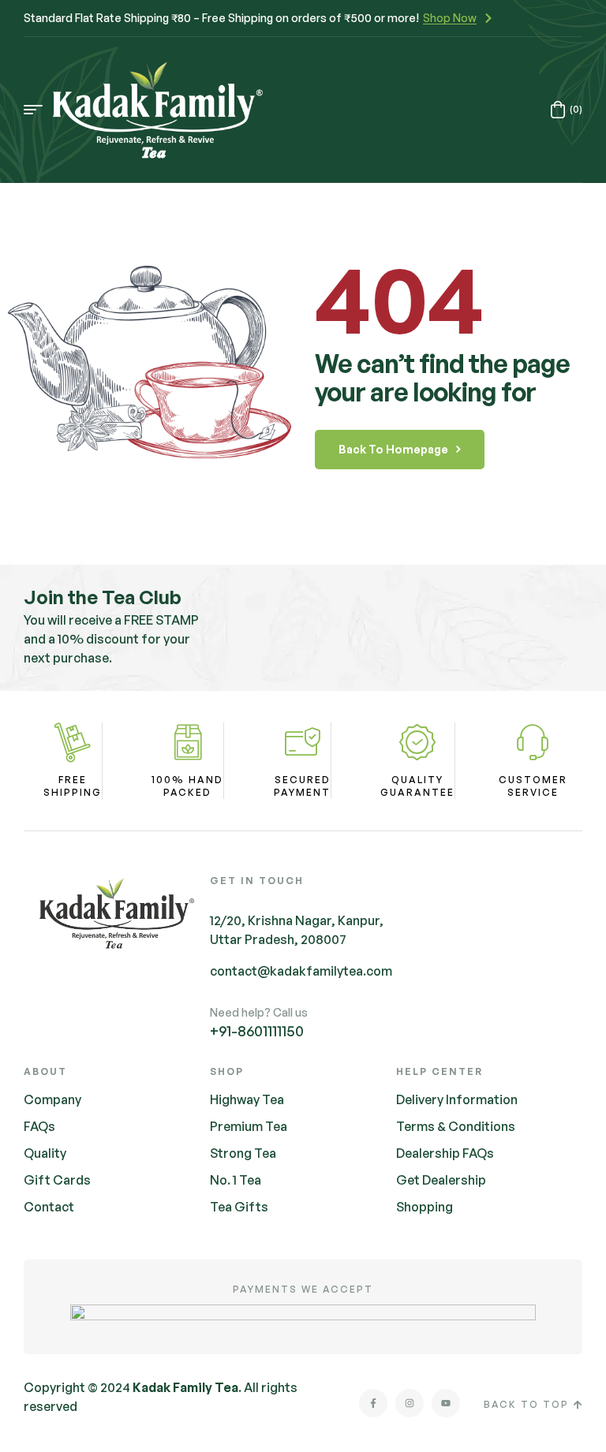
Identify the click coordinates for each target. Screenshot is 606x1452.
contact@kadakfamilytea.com (301, 971)
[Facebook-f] (373, 1403)
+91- (257, 1031)
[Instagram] (409, 1403)
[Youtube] (446, 1403)
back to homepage (393, 449)
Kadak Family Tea (185, 1387)
